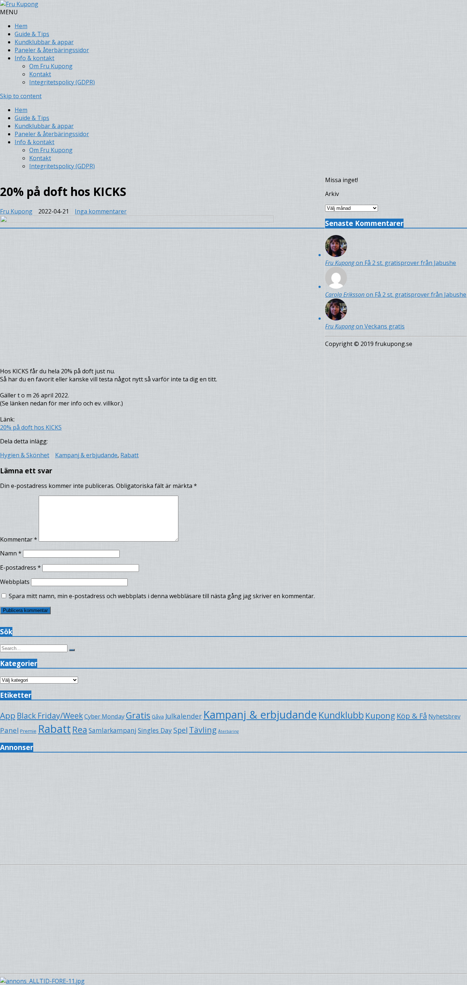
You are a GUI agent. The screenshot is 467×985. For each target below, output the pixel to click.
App (7, 715)
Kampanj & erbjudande (86, 455)
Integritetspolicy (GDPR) (62, 82)
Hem (21, 26)
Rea (79, 729)
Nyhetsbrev (444, 716)
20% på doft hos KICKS (31, 427)
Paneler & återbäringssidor (52, 50)
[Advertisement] (219, 810)
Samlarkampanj (112, 730)
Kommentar (18, 539)
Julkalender (183, 715)
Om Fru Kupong (51, 66)
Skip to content (21, 96)
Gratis (138, 715)
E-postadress (20, 567)
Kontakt (40, 74)
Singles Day (155, 730)
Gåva (158, 716)
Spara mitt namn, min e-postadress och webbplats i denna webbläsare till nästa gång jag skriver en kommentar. (162, 596)
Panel (9, 730)
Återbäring (228, 731)
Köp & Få (412, 716)
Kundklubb (341, 715)
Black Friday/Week (50, 715)
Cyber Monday (104, 716)
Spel (180, 730)
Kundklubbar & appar (44, 42)
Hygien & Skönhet (24, 455)
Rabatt (129, 455)
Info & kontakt (34, 58)
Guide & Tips (32, 34)
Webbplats (15, 582)
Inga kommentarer (101, 211)
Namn (11, 553)
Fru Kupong (16, 211)
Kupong (380, 715)
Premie (28, 731)
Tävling (203, 729)
